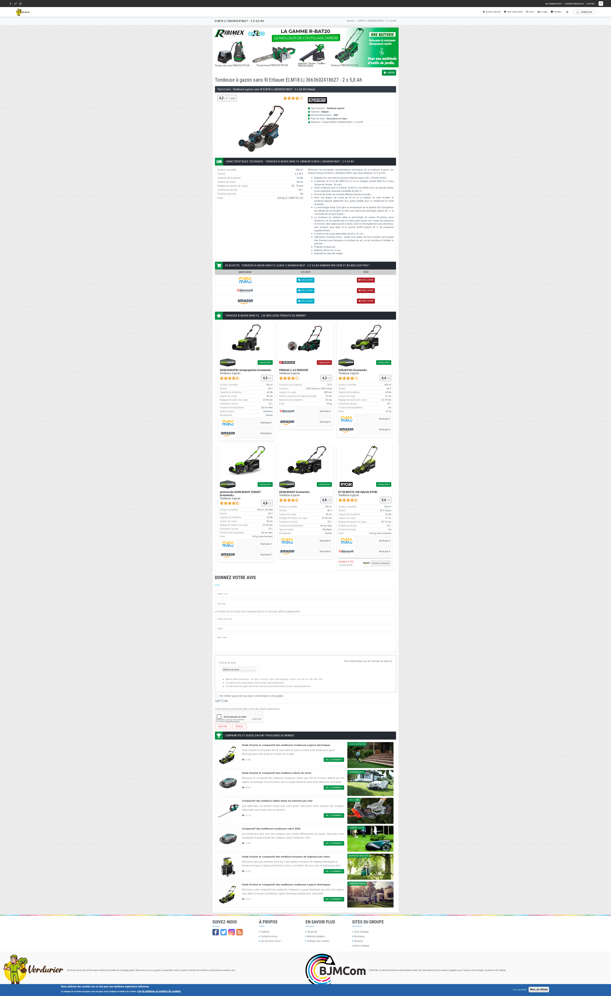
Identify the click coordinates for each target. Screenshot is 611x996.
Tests (531, 12)
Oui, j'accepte (520, 989)
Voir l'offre (367, 280)
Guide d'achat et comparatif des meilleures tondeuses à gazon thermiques (286, 884)
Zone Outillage (361, 931)
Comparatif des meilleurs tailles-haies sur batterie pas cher (277, 800)
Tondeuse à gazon (335, 108)
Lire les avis (307, 280)
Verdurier (358, 941)
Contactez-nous (269, 936)
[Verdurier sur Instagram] (231, 932)
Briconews (359, 936)
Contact (591, 4)
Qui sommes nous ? (553, 4)
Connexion (586, 12)
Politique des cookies (318, 941)
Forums (557, 12)
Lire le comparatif (333, 760)
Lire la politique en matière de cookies (159, 991)
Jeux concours (514, 12)
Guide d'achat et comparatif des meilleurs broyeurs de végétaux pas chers (286, 856)
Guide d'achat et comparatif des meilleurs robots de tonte (276, 773)
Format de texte (227, 662)
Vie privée (312, 931)
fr (601, 3)
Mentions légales (316, 936)
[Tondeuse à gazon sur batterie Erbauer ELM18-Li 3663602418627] (260, 128)
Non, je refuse (539, 989)
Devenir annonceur (574, 4)
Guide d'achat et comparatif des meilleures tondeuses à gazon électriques (286, 745)
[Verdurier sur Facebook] (215, 932)
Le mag (544, 12)
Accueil (350, 20)
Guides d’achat (493, 12)
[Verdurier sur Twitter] (223, 932)
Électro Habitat (361, 945)
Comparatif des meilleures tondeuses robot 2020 (271, 828)
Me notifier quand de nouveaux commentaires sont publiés (251, 696)
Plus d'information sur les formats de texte (366, 661)
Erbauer (325, 111)
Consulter (264, 362)
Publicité (265, 931)
